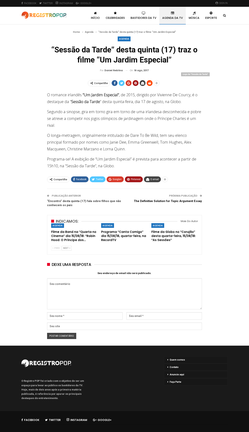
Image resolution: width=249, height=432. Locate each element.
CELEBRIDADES (115, 18)
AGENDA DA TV (172, 18)
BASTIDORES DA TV (143, 18)
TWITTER (48, 3)
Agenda (124, 38)
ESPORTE (211, 18)
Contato (174, 367)
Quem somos (177, 359)
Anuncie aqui (177, 374)
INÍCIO (95, 18)
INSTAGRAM (66, 3)
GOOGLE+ (85, 3)
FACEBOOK (30, 3)
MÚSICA (194, 18)
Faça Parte (175, 382)
